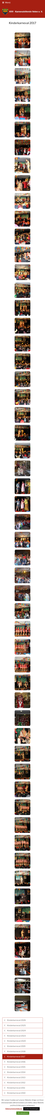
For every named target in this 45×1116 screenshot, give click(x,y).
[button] (6, 2)
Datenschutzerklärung (13, 1109)
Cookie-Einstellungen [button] (31, 1109)
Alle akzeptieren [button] (23, 1113)
